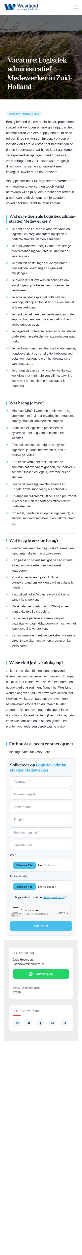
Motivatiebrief (18, 876)
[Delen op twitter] (28, 1023)
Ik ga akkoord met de (40, 897)
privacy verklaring (54, 897)
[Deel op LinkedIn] (17, 1023)
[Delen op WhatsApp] (52, 1023)
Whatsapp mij (44, 974)
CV (13, 855)
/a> (40, 1023)
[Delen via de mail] (64, 1023)
